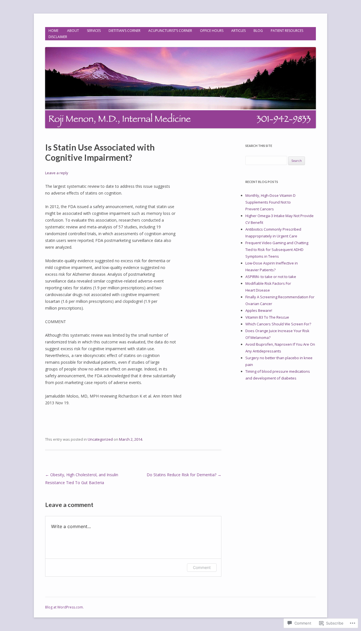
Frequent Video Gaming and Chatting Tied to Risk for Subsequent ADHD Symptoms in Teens (276, 249)
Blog (258, 30)
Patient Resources (287, 30)
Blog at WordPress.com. (64, 607)
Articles (238, 30)
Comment (202, 567)
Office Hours (211, 30)
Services (94, 30)
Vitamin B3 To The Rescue (267, 317)
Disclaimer (58, 36)
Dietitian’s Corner (124, 30)
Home (54, 30)
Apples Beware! (258, 310)
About (73, 30)
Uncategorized (100, 439)
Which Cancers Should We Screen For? (278, 323)
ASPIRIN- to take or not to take (271, 276)
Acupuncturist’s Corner (170, 30)
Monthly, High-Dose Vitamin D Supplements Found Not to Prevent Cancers (270, 202)
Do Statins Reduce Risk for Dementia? (184, 474)
